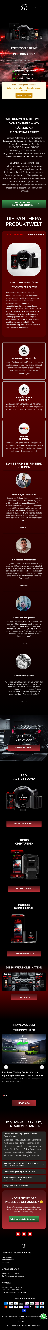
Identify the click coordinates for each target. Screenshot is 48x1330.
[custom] (18, 1234)
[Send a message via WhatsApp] (43, 1316)
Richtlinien (13, 1316)
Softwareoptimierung (34, 1316)
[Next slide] (42, 1067)
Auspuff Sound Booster (21, 1319)
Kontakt (5, 1316)
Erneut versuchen (24, 95)
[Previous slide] (6, 1067)
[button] (6, 7)
